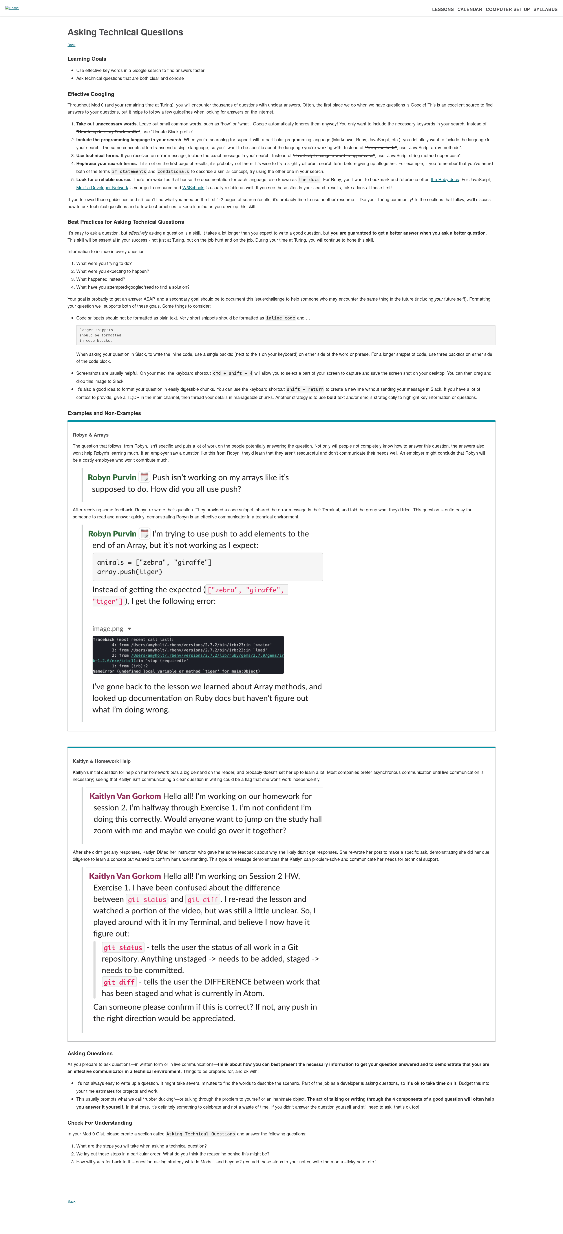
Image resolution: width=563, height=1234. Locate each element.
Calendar (469, 9)
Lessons (443, 9)
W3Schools (193, 187)
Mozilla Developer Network (102, 187)
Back (71, 44)
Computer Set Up (508, 9)
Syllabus (546, 9)
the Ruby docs (445, 179)
